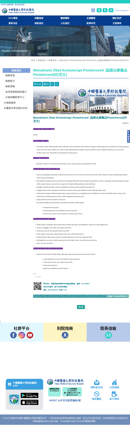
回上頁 (81, 307)
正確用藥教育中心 (14, 97)
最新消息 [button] (13, 23)
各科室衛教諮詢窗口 (16, 91)
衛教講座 (11, 102)
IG (21, 335)
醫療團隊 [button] (65, 18)
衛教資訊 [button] (39, 23)
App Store (29, 403)
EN (111, 10)
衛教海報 (10, 86)
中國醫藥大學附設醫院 (65, 382)
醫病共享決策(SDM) (16, 108)
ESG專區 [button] (13, 18)
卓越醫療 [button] (91, 18)
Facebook (13, 335)
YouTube (30, 335)
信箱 (108, 335)
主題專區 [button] (117, 23)
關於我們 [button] (117, 18)
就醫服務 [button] (39, 18)
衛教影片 (10, 81)
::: (2, 2)
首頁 (33, 60)
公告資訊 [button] (65, 23)
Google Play (29, 396)
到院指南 (65, 335)
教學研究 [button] (91, 23)
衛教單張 (52, 60)
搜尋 (93, 10)
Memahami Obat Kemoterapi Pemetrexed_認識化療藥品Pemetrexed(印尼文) (94, 60)
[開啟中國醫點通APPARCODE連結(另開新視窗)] (14, 399)
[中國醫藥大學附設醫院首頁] (17, 10)
